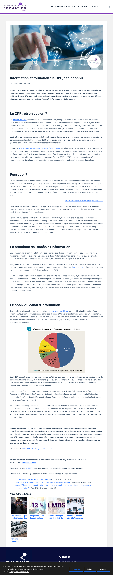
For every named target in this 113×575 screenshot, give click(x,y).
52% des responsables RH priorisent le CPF (32, 479)
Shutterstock (27, 448)
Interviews (83, 7)
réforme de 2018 (19, 120)
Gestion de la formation (62, 7)
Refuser (90, 569)
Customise (76, 569)
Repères (27, 83)
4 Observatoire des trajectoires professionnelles (39, 148)
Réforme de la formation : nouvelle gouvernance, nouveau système (42, 482)
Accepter (103, 569)
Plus (93, 7)
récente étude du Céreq (58, 311)
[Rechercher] (109, 7)
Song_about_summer (43, 448)
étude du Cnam (78, 267)
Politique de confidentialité (19, 572)
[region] (56, 568)
